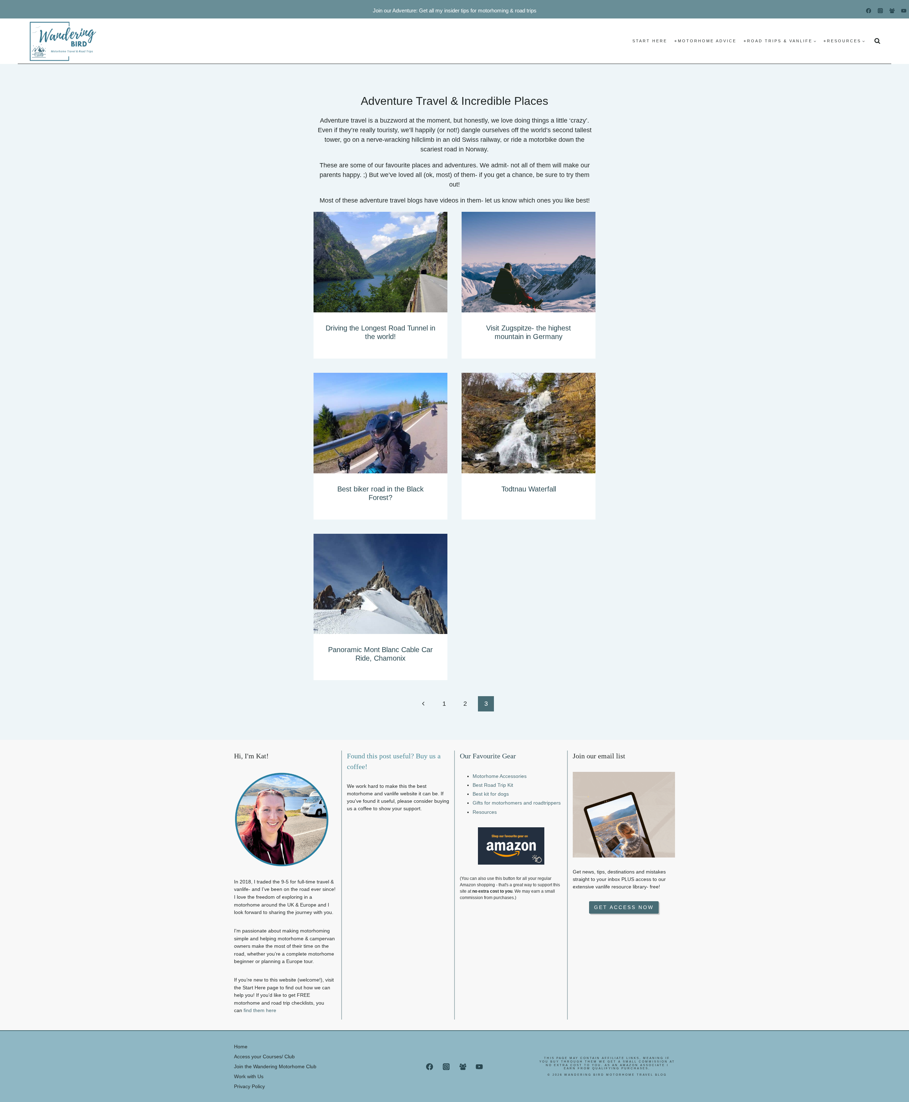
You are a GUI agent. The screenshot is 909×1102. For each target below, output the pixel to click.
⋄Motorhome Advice (705, 41)
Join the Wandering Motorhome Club (275, 1066)
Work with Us (248, 1076)
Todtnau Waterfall (528, 489)
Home (240, 1046)
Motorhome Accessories (500, 776)
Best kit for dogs (491, 794)
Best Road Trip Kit (493, 785)
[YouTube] (904, 11)
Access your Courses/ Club (264, 1056)
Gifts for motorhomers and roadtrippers (517, 803)
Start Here (649, 41)
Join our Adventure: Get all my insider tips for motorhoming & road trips (455, 10)
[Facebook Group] (892, 11)
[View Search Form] (877, 41)
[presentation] (380, 262)
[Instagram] (880, 11)
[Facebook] (869, 11)
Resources (485, 812)
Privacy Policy (249, 1086)
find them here (260, 1010)
